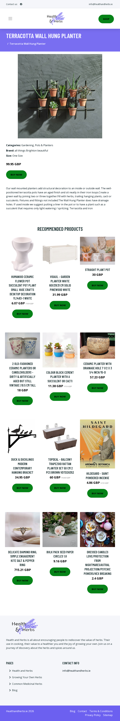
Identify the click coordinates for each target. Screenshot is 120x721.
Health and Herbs (22, 670)
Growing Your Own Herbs (27, 677)
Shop (106, 18)
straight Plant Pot (97, 270)
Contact (82, 711)
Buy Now (16, 174)
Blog (15, 690)
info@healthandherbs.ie (101, 4)
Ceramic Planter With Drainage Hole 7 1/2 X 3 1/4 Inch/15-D (97, 368)
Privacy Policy (93, 715)
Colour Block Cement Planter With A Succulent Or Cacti (60, 376)
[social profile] (21, 4)
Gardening (27, 145)
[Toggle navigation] (10, 19)
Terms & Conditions (101, 711)
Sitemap (108, 715)
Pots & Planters (44, 145)
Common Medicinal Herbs (27, 684)
